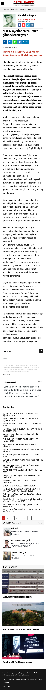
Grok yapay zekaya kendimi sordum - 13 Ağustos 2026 (20, 419)
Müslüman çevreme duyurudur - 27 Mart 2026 (21, 455)
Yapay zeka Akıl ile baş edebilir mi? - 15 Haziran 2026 (20, 435)
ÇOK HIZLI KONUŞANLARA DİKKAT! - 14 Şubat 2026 (23, 471)
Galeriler (15, 9)
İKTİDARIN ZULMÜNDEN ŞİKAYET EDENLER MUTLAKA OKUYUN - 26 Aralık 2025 (21, 490)
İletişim (11, 680)
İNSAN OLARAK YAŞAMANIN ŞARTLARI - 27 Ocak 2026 (21, 476)
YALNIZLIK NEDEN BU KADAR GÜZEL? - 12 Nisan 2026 (21, 445)
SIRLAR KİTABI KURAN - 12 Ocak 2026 (19, 485)
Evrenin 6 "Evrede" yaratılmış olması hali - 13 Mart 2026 (23, 461)
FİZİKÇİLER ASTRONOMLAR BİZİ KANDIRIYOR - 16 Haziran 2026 (23, 430)
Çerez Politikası (21, 680)
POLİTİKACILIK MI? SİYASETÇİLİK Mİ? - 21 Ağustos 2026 (20, 414)
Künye (5, 680)
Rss (40, 680)
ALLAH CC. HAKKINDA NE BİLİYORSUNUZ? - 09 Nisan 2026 (23, 450)
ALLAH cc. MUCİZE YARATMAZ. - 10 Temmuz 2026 (22, 424)
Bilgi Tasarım (6, 686)
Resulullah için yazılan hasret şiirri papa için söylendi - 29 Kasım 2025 (22, 500)
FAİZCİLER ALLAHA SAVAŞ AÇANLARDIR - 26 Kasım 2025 (22, 505)
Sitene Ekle (6, 683)
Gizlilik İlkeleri (32, 680)
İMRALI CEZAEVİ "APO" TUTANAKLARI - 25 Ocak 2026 (21, 481)
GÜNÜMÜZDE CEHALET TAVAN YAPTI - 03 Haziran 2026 (20, 440)
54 (25, 518)
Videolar (7, 9)
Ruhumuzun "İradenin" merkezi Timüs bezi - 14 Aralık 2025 (22, 495)
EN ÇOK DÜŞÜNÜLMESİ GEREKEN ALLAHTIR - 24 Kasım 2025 (22, 510)
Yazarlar (24, 9)
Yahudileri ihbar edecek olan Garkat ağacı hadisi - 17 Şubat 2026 (21, 466)
